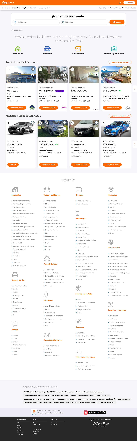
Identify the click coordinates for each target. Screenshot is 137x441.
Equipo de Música (51, 230)
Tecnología (80, 218)
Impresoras (82, 244)
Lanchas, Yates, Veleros (53, 279)
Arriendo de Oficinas (20, 230)
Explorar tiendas (104, 8)
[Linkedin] (104, 423)
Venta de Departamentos (22, 204)
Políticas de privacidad (39, 427)
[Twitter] (100, 423)
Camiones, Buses (51, 220)
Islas (14, 259)
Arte (79, 299)
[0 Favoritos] (40, 69)
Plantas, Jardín (18, 295)
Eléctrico (113, 276)
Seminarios (49, 322)
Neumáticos (49, 240)
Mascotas (112, 195)
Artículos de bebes (52, 346)
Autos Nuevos (50, 207)
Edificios (16, 253)
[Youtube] (107, 423)
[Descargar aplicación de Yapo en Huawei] (85, 412)
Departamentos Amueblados (24, 240)
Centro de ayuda (130, 8)
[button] (32, 74)
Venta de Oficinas (19, 210)
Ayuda (18, 425)
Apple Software (83, 227)
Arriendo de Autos (52, 210)
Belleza (15, 329)
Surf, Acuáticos (83, 342)
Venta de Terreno (19, 217)
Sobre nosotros (21, 423)
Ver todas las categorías (54, 423)
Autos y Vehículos (52, 195)
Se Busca (48, 246)
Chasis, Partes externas (54, 223)
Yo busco (48, 286)
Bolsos (15, 335)
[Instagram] (97, 423)
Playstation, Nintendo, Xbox (88, 257)
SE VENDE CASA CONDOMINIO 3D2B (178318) (39, 399)
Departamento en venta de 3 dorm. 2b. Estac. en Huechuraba (46, 395)
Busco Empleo (83, 204)
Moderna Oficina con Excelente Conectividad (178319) (90, 395)
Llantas (48, 243)
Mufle (47, 233)
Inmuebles (6, 8)
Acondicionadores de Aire (87, 270)
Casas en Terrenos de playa (23, 246)
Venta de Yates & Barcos (54, 282)
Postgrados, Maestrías (53, 319)
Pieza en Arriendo (19, 249)
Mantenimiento (115, 292)
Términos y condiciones (36, 423)
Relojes (15, 351)
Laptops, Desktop (84, 247)
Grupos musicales (84, 309)
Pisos (15, 292)
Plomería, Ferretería (117, 282)
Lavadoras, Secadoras (86, 273)
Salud (112, 351)
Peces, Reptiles (115, 220)
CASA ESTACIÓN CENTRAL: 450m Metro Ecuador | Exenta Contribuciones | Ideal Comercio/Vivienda (59, 403)
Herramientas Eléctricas (118, 263)
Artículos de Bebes (20, 286)
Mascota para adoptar (118, 227)
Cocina (15, 289)
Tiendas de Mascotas (117, 214)
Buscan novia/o (115, 217)
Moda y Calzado (19, 345)
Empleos (79, 195)
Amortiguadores (51, 217)
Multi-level (113, 319)
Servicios (113, 286)
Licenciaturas (50, 312)
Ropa (15, 355)
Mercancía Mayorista (85, 357)
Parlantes (81, 253)
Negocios (16, 262)
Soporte (19, 428)
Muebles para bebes (52, 355)
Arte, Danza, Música (52, 306)
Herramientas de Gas (117, 270)
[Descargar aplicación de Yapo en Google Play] (101, 412)
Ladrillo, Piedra (115, 279)
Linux (79, 250)
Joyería (15, 338)
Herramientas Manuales (118, 266)
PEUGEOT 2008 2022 (66, 399)
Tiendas (53, 427)
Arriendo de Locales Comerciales (25, 233)
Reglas (35, 433)
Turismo (112, 358)
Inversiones (114, 316)
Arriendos (16, 220)
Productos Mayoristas (118, 322)
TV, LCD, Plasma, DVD (85, 263)
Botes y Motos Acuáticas (54, 276)
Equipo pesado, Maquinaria (55, 227)
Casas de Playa (18, 243)
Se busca (16, 305)
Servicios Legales (116, 355)
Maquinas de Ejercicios (86, 339)
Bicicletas (81, 333)
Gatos (112, 207)
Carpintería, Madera (117, 253)
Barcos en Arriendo (52, 273)
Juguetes (48, 352)
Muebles (16, 299)
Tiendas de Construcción (119, 295)
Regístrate (20, 434)
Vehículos (15, 8)
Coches (48, 349)
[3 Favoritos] (8, 69)
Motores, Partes (51, 236)
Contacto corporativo (20, 431)
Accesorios (49, 214)
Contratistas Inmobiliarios (119, 257)
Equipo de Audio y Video (87, 240)
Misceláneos (114, 260)
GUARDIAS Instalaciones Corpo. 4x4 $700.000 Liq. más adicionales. (48, 392)
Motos (47, 204)
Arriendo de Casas (20, 223)
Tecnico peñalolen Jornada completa (89, 392)
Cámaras (81, 231)
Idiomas (48, 309)
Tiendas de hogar (19, 308)
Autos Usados (50, 201)
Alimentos (113, 201)
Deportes (80, 327)
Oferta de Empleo (84, 201)
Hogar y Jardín (18, 280)
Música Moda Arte (84, 294)
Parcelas (16, 256)
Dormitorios (17, 302)
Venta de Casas (19, 207)
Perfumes (16, 348)
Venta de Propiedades (21, 201)
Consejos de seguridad (117, 8)
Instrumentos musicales (86, 303)
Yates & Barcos (50, 264)
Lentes (15, 342)
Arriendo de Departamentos (23, 227)
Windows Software (84, 266)
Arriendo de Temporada (22, 236)
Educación (48, 300)
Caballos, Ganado (116, 204)
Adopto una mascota (117, 230)
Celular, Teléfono (84, 234)
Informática (82, 237)
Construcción (114, 248)
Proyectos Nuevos (20, 265)
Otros (15, 315)
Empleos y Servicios (29, 8)
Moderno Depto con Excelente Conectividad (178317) (96, 399)
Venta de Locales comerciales (24, 214)
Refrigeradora (83, 276)
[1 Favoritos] (72, 123)
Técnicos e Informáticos (54, 316)
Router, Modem (83, 260)
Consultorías (114, 335)
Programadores (115, 342)
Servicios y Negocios (117, 310)
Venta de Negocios (117, 332)
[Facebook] (94, 423)
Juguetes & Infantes (53, 340)
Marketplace (44, 8)
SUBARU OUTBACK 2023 (106, 403)
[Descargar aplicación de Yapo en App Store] (92, 412)
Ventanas (16, 312)
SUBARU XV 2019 (124, 399)
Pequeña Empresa (116, 325)
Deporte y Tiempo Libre (86, 336)
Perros (112, 223)
